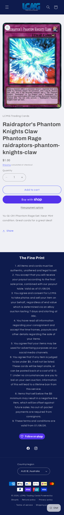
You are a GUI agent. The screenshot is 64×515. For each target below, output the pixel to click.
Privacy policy (46, 500)
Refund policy (29, 500)
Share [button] (10, 231)
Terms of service (24, 505)
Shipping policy (43, 505)
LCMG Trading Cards (30, 496)
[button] (7, 7)
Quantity (7, 170)
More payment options (32, 208)
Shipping (7, 165)
